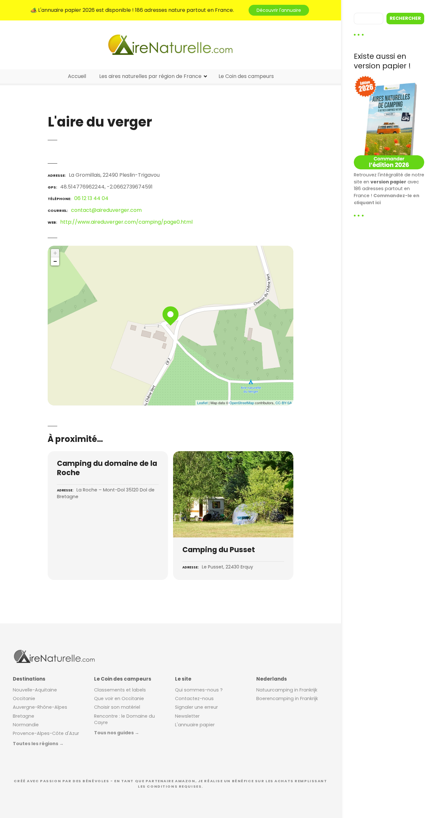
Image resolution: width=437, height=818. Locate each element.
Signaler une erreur (196, 707)
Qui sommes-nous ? (199, 690)
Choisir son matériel (117, 707)
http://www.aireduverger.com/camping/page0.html (126, 222)
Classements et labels (120, 690)
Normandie (26, 725)
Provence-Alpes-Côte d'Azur (46, 733)
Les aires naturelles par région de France (150, 76)
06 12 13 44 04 (91, 198)
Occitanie (24, 698)
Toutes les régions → (38, 743)
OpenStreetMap (241, 402)
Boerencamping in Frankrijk (287, 698)
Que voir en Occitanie (119, 698)
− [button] (55, 261)
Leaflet (202, 402)
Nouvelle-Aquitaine (35, 690)
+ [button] (55, 253)
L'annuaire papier (195, 725)
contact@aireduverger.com (106, 210)
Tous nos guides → (116, 732)
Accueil (77, 76)
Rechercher (405, 18)
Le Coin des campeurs (246, 76)
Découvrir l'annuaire (279, 10)
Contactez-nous (194, 698)
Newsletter (187, 716)
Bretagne (23, 716)
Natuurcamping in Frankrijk (286, 690)
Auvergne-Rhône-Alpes (40, 707)
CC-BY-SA (283, 402)
